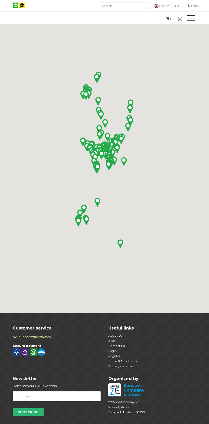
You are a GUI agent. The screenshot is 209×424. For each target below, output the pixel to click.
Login (195, 6)
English (163, 6)
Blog (111, 341)
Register (114, 356)
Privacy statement (122, 366)
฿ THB (178, 6)
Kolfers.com (36, 18)
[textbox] (124, 6)
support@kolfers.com (35, 337)
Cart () (176, 19)
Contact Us (116, 346)
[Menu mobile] (191, 19)
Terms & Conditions (122, 361)
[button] (124, 161)
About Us (115, 335)
